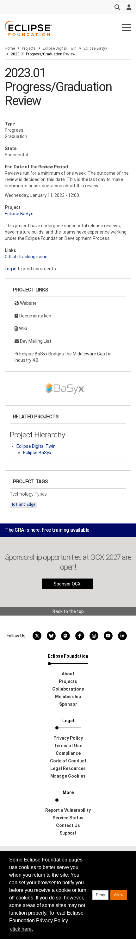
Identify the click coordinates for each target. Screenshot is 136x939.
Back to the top (68, 611)
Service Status (68, 817)
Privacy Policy (68, 738)
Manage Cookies (68, 776)
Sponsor (68, 704)
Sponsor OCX (67, 583)
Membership (68, 696)
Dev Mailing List (35, 341)
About (68, 673)
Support (68, 833)
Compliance (68, 753)
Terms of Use (68, 745)
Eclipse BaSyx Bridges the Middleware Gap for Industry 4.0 (63, 357)
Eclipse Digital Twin (60, 48)
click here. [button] (21, 929)
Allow (118, 895)
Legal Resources (68, 768)
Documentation (34, 315)
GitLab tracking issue (26, 256)
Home (10, 48)
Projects (29, 48)
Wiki (22, 328)
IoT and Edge (23, 504)
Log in (10, 268)
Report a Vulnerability (68, 810)
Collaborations (68, 689)
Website (28, 303)
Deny (100, 895)
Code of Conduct (68, 760)
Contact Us (68, 825)
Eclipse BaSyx (95, 48)
